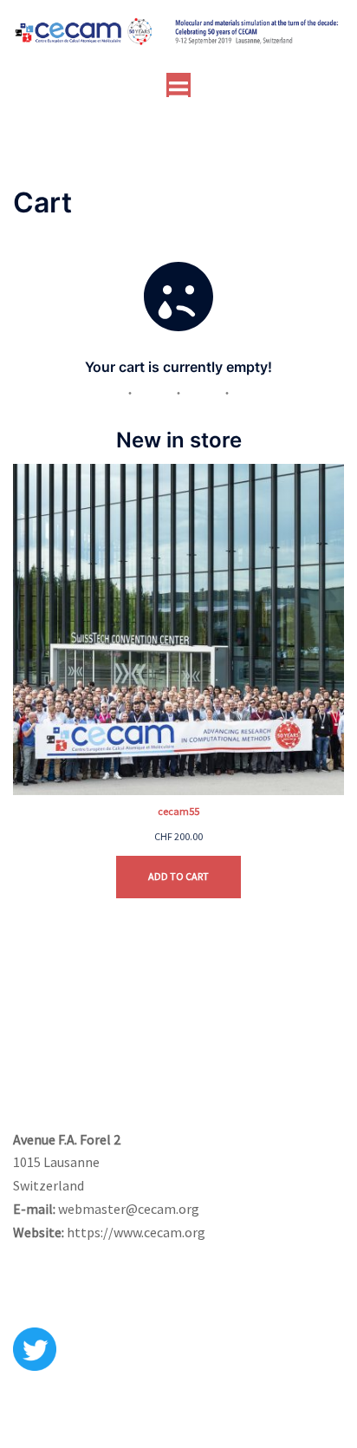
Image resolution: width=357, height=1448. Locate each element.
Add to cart (178, 876)
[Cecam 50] (178, 36)
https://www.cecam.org (136, 1232)
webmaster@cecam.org (128, 1208)
